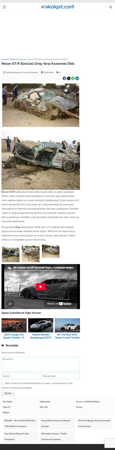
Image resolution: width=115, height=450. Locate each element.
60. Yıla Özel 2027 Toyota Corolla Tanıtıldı (67, 336)
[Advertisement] (57, 36)
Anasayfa (5, 59)
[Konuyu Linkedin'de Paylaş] (77, 78)
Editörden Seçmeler (18, 59)
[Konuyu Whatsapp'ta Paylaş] (73, 78)
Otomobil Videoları (30, 72)
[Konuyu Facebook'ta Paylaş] (64, 78)
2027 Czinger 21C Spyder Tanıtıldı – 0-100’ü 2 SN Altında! (14, 337)
